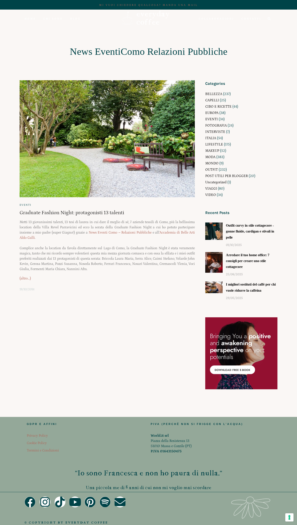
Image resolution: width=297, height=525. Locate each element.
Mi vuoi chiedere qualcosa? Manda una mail (148, 5)
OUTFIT (211, 170)
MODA (210, 157)
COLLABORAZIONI (216, 18)
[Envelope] (120, 502)
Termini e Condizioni (43, 450)
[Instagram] (45, 502)
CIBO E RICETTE (218, 107)
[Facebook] (30, 502)
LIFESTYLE (214, 144)
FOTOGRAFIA (216, 125)
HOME (30, 18)
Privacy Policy (37, 436)
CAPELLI (212, 100)
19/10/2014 (27, 289)
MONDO (212, 163)
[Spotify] (105, 502)
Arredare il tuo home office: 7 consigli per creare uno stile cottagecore (247, 261)
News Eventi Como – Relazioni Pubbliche (120, 232)
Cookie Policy (37, 443)
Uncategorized (216, 182)
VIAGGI (211, 189)
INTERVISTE (215, 132)
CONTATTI (251, 18)
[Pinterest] (90, 502)
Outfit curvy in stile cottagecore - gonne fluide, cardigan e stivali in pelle (250, 231)
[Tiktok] (60, 502)
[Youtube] (75, 502)
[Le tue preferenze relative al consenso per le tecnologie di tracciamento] (289, 517)
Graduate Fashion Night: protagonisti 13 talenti (72, 213)
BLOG (75, 18)
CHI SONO (53, 18)
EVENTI (25, 205)
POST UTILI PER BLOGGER (226, 176)
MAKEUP (212, 151)
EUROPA (212, 113)
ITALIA (210, 138)
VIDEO (210, 195)
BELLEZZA (213, 94)
